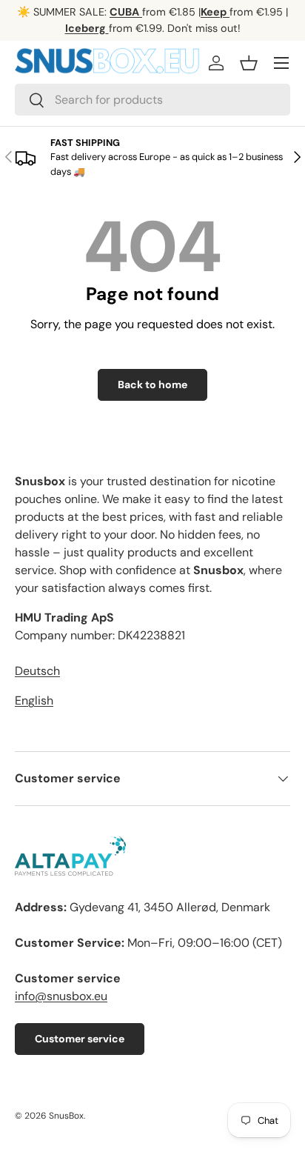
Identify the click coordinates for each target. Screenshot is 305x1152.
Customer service (79, 1038)
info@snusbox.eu (61, 996)
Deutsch (37, 671)
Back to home (152, 384)
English (34, 700)
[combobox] (152, 100)
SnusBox (66, 1116)
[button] (248, 63)
